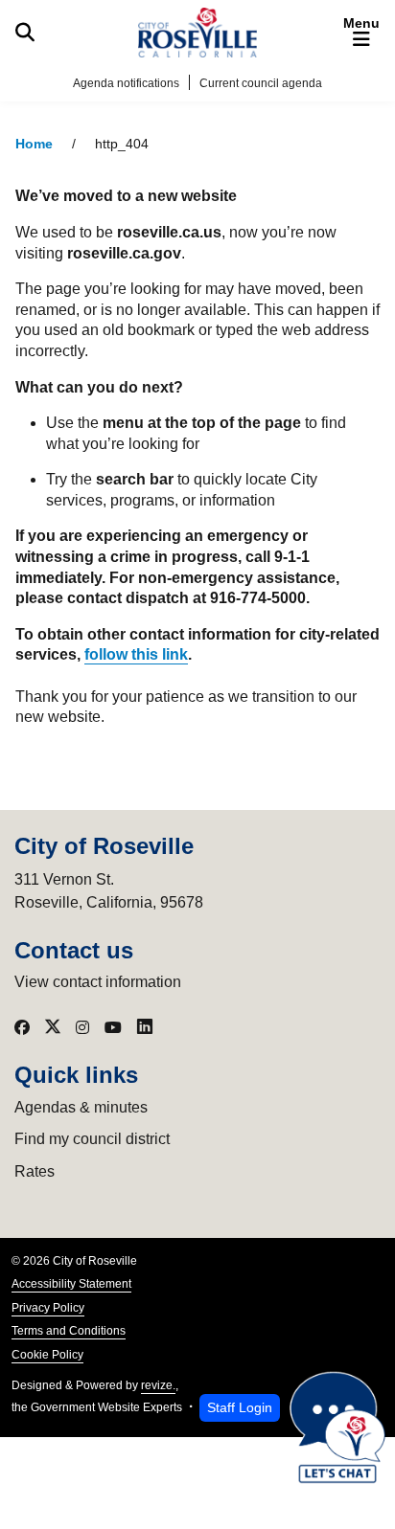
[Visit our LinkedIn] (144, 1027)
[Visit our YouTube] (113, 1027)
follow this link (136, 654)
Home (34, 144)
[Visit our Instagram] (82, 1027)
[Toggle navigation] (361, 32)
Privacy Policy (48, 1308)
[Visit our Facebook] (22, 1027)
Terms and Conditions (69, 1331)
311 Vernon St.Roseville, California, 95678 (108, 891)
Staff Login (239, 1407)
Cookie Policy (47, 1354)
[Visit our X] (52, 1027)
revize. (158, 1385)
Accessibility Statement (71, 1284)
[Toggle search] (25, 32)
